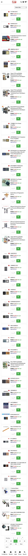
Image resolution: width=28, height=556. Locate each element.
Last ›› (7, 547)
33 (24, 541)
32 (20, 541)
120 (11, 544)
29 (6, 541)
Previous (8, 538)
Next (21, 544)
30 (11, 541)
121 (16, 544)
